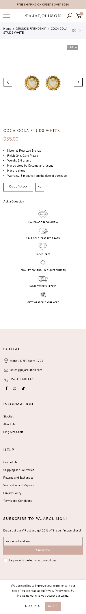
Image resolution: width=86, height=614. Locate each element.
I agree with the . (33, 561)
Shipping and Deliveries (18, 470)
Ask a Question (13, 202)
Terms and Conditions (17, 501)
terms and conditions (42, 561)
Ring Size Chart (13, 432)
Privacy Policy (12, 493)
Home (7, 29)
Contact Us (10, 462)
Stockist (8, 417)
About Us (9, 424)
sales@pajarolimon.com (26, 370)
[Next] (78, 82)
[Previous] (8, 82)
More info (32, 606)
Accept (53, 606)
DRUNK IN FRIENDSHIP (31, 29)
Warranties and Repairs (18, 485)
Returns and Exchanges (18, 478)
